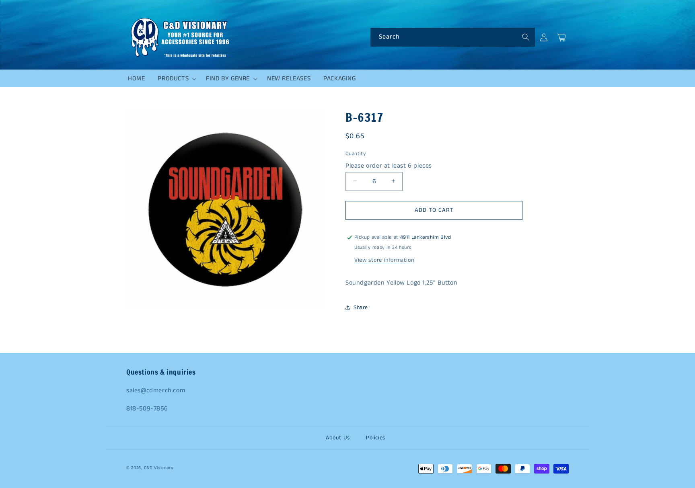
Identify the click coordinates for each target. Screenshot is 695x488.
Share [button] (361, 307)
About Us (338, 438)
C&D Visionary (158, 468)
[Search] (526, 37)
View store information (384, 260)
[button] (175, 79)
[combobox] (453, 37)
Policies (375, 438)
